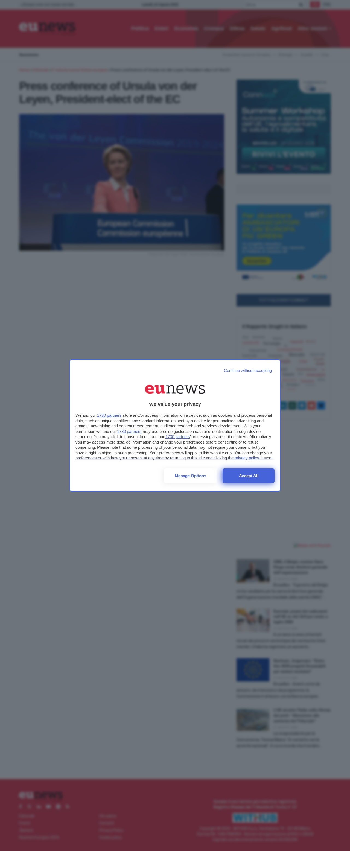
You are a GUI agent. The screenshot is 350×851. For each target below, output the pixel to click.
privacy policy (247, 458)
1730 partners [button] (109, 415)
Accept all (248, 475)
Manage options (190, 475)
